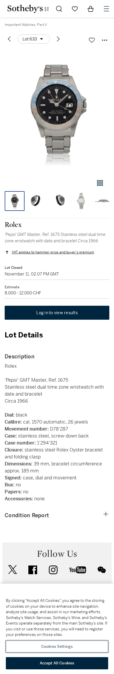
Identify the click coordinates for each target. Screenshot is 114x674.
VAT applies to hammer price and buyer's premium (53, 252)
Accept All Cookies (57, 663)
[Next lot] (58, 39)
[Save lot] (91, 40)
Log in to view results (57, 312)
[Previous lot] (9, 39)
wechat (102, 570)
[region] (57, 629)
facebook (32, 569)
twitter (12, 569)
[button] (57, 111)
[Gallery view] (100, 183)
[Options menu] (104, 40)
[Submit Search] (59, 9)
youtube (77, 569)
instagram (53, 569)
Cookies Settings (57, 646)
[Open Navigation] (106, 8)
